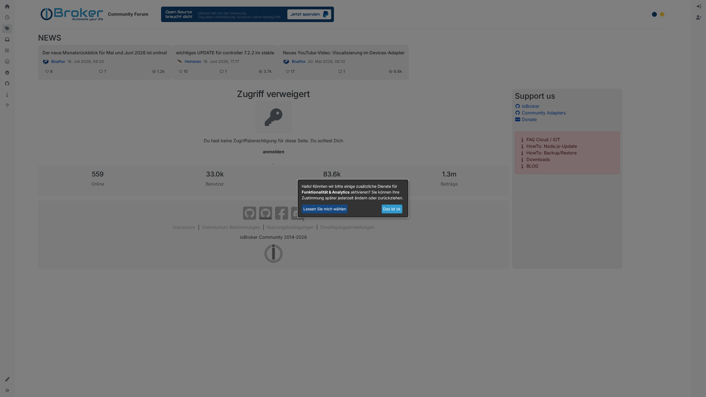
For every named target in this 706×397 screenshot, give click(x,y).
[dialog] (353, 198)
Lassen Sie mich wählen (324, 208)
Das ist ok (392, 208)
